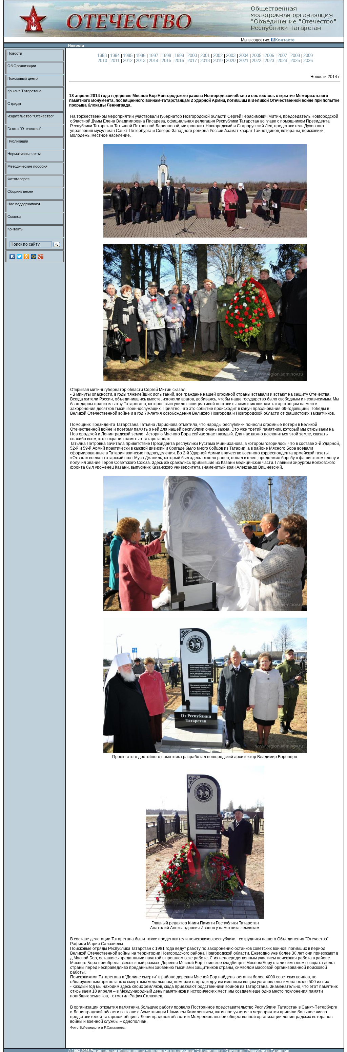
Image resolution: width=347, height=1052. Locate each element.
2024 (283, 60)
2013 (141, 60)
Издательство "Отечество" (30, 116)
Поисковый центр (22, 78)
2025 (295, 60)
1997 (154, 55)
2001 (205, 55)
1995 (128, 55)
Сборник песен (20, 191)
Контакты (15, 229)
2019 (218, 60)
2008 (295, 55)
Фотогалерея (18, 179)
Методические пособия (27, 166)
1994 (115, 55)
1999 (180, 55)
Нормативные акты (24, 154)
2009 (308, 55)
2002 (218, 55)
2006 (270, 55)
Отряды (14, 103)
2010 (103, 60)
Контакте (284, 39)
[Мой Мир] (33, 256)
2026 (308, 60)
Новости (14, 53)
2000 (192, 55)
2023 (270, 60)
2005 (257, 55)
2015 (167, 60)
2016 (180, 60)
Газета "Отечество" (24, 129)
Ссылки (14, 216)
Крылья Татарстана (24, 91)
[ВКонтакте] (12, 256)
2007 (283, 55)
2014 (154, 60)
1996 (141, 55)
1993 (102, 55)
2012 (128, 60)
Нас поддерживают (23, 204)
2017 (192, 60)
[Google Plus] (40, 256)
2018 (205, 60)
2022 (257, 60)
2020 (231, 60)
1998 (167, 55)
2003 (231, 55)
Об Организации (21, 66)
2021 (244, 60)
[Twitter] (19, 256)
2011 (115, 60)
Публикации (17, 141)
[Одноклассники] (26, 256)
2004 (244, 55)
